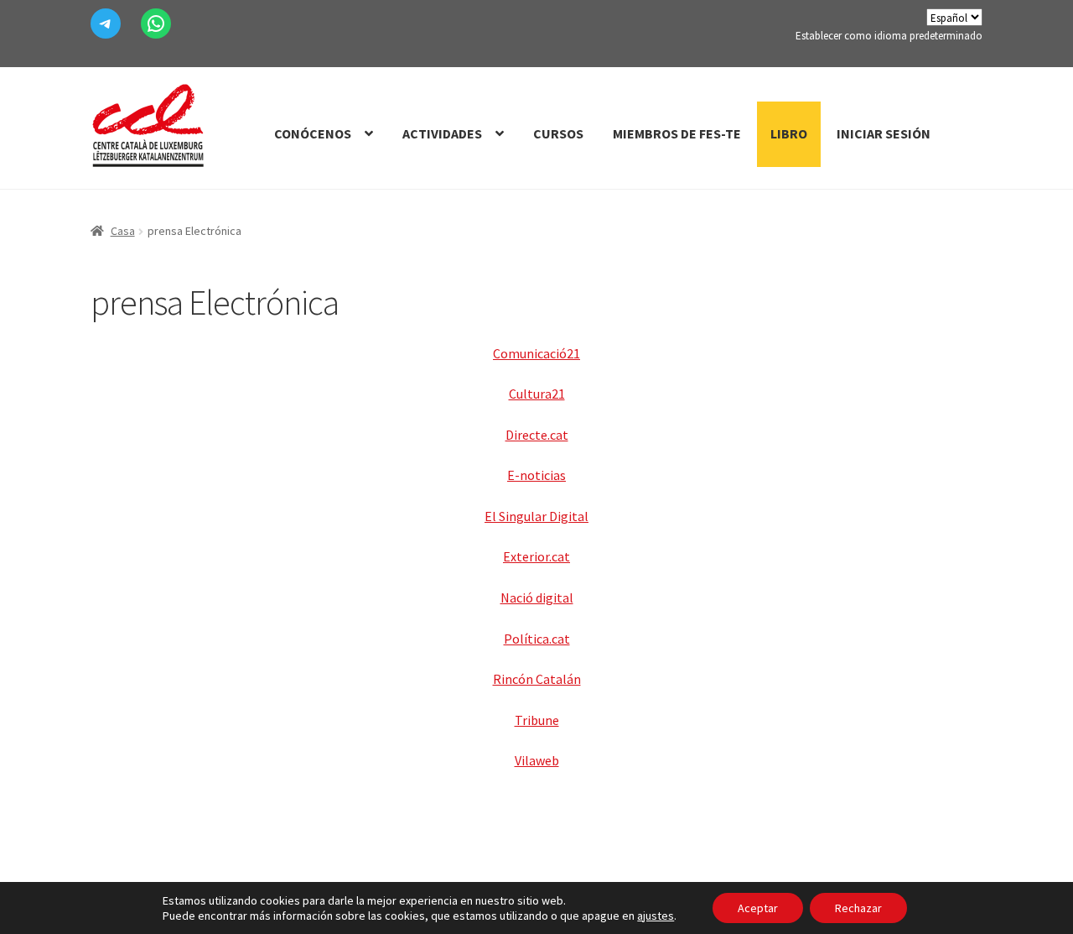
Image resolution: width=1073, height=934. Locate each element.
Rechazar (858, 908)
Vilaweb (537, 760)
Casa (123, 230)
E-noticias (536, 475)
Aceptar (758, 908)
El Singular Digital (536, 516)
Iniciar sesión (883, 133)
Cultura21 (537, 393)
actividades (442, 133)
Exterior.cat (536, 556)
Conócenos (312, 133)
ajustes (655, 915)
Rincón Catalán (537, 678)
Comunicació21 (536, 353)
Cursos (558, 133)
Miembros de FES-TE (677, 133)
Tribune (537, 720)
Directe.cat (536, 434)
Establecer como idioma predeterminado (889, 36)
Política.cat (537, 638)
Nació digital (536, 597)
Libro (788, 133)
